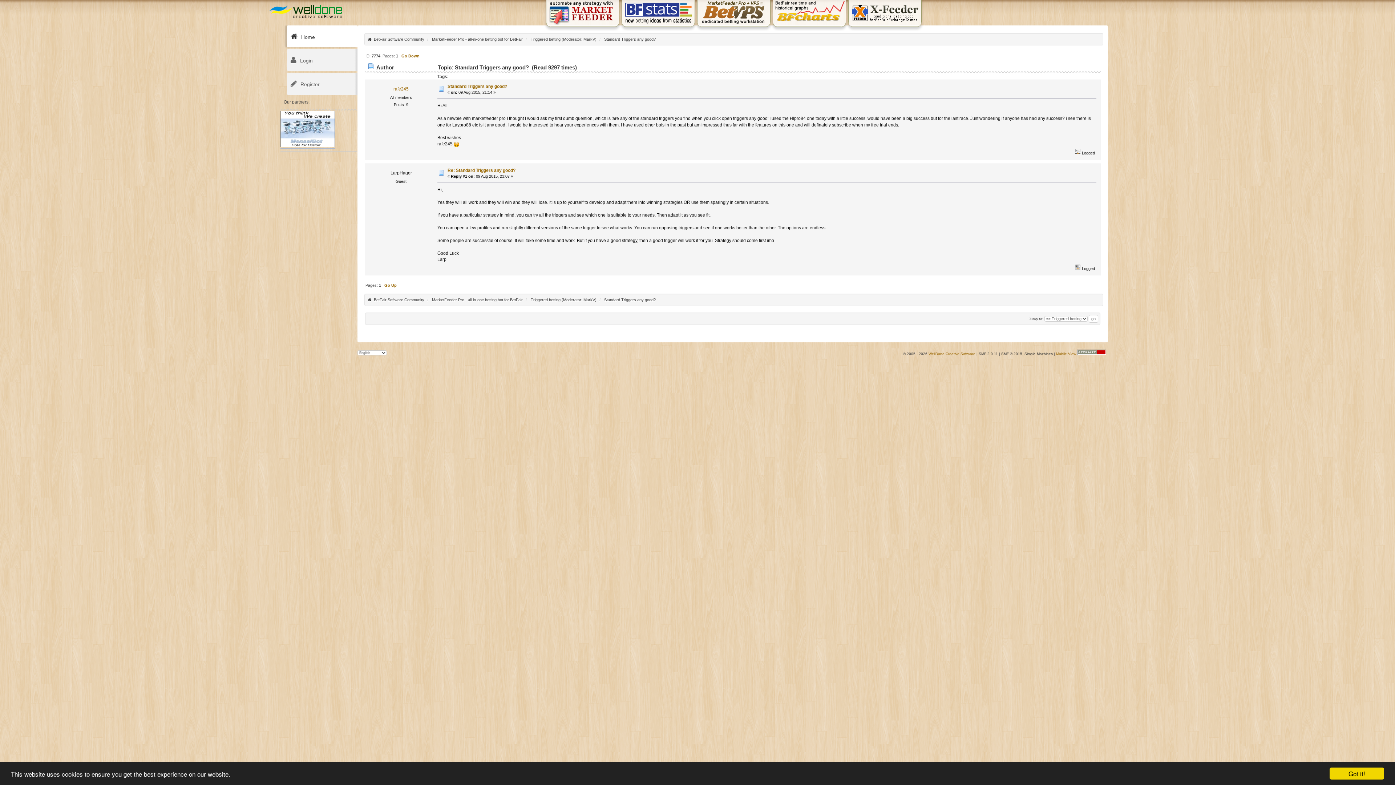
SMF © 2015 (1011, 354)
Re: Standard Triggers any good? (481, 170)
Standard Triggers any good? (477, 86)
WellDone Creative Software (952, 354)
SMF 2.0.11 (988, 354)
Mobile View (1066, 354)
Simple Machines (1038, 354)
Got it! (1356, 773)
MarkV (589, 39)
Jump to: (1036, 319)
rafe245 (401, 89)
